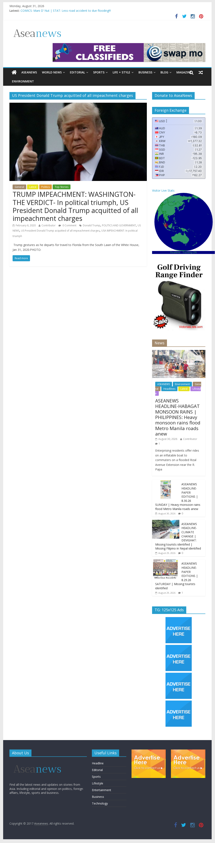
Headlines (169, 389)
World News (52, 72)
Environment (23, 81)
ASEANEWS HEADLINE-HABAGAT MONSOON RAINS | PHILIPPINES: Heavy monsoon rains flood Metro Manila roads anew (177, 417)
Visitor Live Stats (163, 190)
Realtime (175, 252)
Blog (164, 72)
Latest (32, 187)
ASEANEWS (29, 72)
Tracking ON (189, 252)
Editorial (77, 72)
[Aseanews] (14, 72)
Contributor (49, 225)
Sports (98, 72)
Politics (45, 187)
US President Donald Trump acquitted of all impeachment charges (60, 230)
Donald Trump (91, 225)
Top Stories (61, 187)
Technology (100, 803)
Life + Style (121, 72)
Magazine (184, 72)
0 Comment (69, 225)
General (19, 187)
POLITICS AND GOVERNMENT (119, 225)
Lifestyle (97, 783)
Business (145, 72)
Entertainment (101, 790)
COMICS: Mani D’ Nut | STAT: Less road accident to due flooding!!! (66, 11)
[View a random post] (200, 72)
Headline (98, 763)
